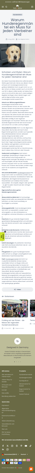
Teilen (19, 289)
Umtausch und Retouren (6, 386)
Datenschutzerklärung (8, 417)
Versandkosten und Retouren (8, 425)
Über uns (4, 429)
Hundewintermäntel (25, 374)
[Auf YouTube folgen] (26, 446)
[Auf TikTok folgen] (30, 446)
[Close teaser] (5, 232)
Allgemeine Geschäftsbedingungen (8, 410)
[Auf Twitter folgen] (7, 446)
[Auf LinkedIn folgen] (3, 449)
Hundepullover (23, 381)
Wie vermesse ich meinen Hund (7, 375)
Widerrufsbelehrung (8, 421)
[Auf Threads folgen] (17, 446)
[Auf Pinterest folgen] (21, 446)
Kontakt (4, 390)
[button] (2, 236)
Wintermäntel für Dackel (24, 385)
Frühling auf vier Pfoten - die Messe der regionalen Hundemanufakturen (13, 322)
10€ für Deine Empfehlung (6, 433)
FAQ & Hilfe (5, 393)
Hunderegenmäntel (24, 173)
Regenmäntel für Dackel (24, 390)
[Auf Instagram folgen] (12, 446)
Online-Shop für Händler (7, 381)
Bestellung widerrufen (9, 396)
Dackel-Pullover (24, 394)
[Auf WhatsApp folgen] (7, 449)
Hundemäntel (17, 14)
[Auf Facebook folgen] (3, 446)
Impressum (5, 405)
